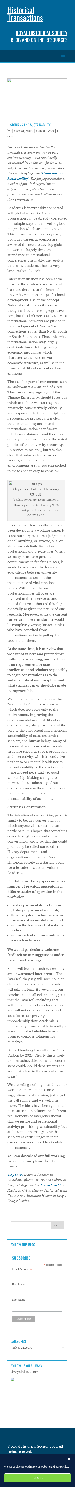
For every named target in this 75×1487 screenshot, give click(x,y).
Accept (37, 1477)
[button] (69, 1459)
